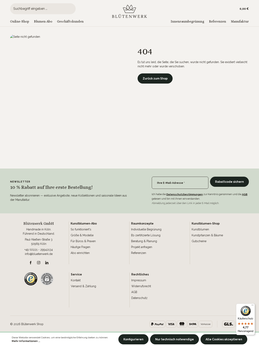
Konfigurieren (133, 339)
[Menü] (252, 306)
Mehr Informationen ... (26, 341)
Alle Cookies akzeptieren (224, 339)
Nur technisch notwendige (174, 339)
